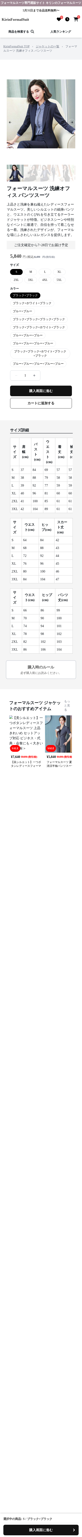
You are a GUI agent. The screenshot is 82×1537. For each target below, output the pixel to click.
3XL (30, 279)
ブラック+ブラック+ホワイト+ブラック (39, 327)
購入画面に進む (41, 391)
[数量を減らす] (16, 375)
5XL (59, 279)
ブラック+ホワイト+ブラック (32, 303)
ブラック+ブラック (25, 295)
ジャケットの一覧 (47, 46)
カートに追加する (41, 403)
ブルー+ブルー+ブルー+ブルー (33, 343)
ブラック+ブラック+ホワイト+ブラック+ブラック (40, 353)
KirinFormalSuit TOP (16, 46)
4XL (45, 279)
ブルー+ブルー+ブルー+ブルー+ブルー (38, 363)
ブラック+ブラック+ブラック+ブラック (39, 319)
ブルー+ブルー (22, 311)
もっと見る (67, 705)
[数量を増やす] (34, 375)
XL (59, 271)
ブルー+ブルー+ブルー (28, 335)
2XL (16, 279)
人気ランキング (60, 31)
